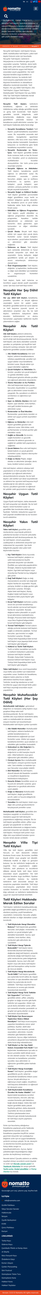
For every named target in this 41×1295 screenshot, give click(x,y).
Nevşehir (16, 46)
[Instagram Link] (31, 1)
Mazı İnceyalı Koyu (9, 1255)
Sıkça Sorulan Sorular (10, 1209)
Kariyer (5, 1231)
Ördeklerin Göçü (8, 1259)
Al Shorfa (5, 1252)
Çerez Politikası (8, 1227)
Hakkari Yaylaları (9, 1285)
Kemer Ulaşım (7, 1263)
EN (27, 2)
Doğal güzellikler (21, 1169)
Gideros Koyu (7, 1244)
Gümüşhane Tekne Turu (11, 1274)
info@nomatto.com (12, 1200)
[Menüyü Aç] (36, 8)
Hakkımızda (6, 1213)
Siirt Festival (7, 1270)
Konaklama (25, 46)
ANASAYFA (6, 46)
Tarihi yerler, (8, 1169)
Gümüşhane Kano (9, 1278)
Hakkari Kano (7, 1281)
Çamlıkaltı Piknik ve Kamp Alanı (14, 1248)
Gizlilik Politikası (8, 1205)
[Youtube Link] (39, 1)
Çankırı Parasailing (9, 1267)
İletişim (4, 1216)
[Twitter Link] (34, 1)
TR (24, 2)
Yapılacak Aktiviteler (12, 1166)
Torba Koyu (6, 1241)
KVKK (4, 1224)
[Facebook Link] (37, 1)
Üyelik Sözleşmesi (9, 1220)
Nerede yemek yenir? (22, 1164)
